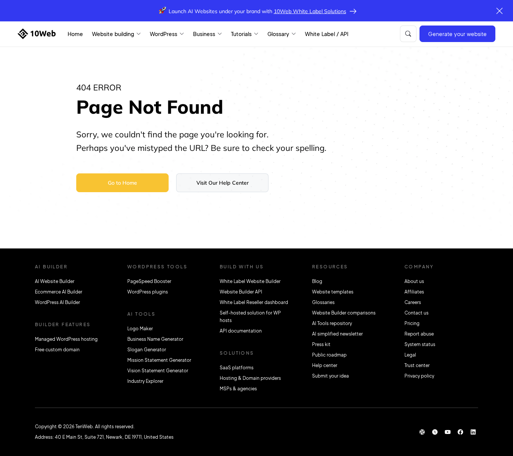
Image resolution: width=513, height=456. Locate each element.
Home (75, 33)
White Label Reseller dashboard (254, 302)
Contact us (416, 313)
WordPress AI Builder (57, 302)
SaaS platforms (236, 367)
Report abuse (419, 334)
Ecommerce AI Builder (58, 292)
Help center (324, 365)
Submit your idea (330, 376)
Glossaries (323, 302)
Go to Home (122, 182)
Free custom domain (57, 349)
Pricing (411, 323)
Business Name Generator (155, 339)
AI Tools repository (332, 323)
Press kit (321, 344)
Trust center (417, 365)
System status (419, 344)
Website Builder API (241, 292)
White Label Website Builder (250, 281)
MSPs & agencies (238, 388)
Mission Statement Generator (159, 360)
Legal (410, 355)
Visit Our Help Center (222, 182)
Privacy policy (419, 376)
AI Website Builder (54, 281)
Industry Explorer (145, 381)
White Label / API (327, 33)
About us (414, 281)
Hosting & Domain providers (250, 378)
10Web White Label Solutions (310, 11)
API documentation (241, 331)
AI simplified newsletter (337, 334)
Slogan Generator (146, 349)
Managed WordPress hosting (66, 339)
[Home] (37, 34)
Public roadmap (329, 355)
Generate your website (457, 33)
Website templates (332, 292)
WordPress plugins (147, 292)
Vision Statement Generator (157, 370)
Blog (317, 281)
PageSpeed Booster (149, 281)
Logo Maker (140, 328)
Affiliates (414, 292)
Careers (412, 302)
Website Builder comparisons (344, 313)
